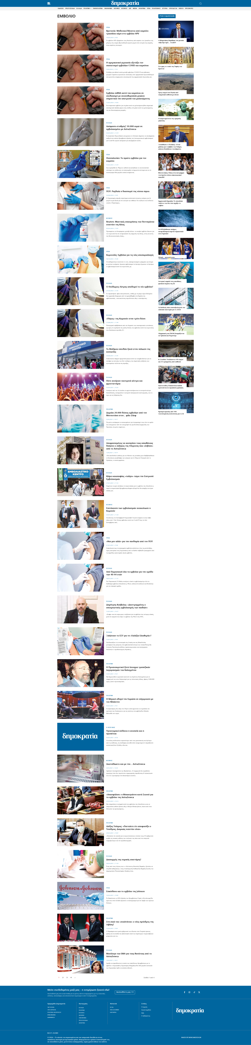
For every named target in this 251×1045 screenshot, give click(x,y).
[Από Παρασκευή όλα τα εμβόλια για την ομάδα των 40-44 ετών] (80, 578)
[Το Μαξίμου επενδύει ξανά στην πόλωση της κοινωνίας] (80, 355)
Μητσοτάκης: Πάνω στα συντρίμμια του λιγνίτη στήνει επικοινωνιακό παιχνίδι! (171, 175)
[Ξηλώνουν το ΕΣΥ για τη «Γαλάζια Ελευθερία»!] (80, 641)
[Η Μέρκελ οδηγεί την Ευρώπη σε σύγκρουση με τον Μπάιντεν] (80, 705)
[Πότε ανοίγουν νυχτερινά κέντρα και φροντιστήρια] (80, 387)
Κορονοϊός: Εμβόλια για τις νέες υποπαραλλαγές (130, 255)
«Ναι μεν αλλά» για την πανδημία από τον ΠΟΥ (129, 541)
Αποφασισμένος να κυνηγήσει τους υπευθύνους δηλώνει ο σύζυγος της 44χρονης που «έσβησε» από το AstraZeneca (129, 446)
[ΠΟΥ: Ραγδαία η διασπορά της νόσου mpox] (80, 196)
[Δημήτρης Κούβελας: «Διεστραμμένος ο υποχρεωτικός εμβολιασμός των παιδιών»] (80, 609)
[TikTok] (194, 992)
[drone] (176, 83)
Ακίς (142, 1013)
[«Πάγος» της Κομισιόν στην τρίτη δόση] (80, 323)
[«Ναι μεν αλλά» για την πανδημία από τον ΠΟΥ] (80, 546)
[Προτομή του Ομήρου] (176, 109)
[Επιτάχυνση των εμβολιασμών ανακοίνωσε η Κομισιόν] (80, 514)
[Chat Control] (176, 402)
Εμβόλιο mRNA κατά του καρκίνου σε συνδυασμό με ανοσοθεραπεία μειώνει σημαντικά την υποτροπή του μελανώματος (128, 96)
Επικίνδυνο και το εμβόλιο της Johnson (125, 891)
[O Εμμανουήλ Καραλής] (176, 192)
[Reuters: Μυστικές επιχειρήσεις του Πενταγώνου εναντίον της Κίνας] (80, 228)
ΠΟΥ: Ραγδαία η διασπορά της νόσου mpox (127, 191)
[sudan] (176, 350)
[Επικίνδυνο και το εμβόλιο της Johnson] (80, 896)
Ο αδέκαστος (145, 1016)
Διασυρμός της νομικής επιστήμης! (123, 860)
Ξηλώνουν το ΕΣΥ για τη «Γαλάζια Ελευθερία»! (128, 636)
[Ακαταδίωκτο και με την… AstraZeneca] (80, 768)
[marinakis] (176, 31)
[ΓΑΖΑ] (176, 376)
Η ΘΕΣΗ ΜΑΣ (110, 727)
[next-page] (75, 977)
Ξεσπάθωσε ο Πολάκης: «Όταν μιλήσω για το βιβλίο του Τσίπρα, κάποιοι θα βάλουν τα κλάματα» (170, 147)
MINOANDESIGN (195, 1037)
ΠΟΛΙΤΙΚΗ (109, 409)
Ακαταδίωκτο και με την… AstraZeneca (125, 764)
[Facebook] (184, 992)
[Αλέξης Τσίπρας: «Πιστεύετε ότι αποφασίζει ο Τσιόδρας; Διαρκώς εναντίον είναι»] (80, 832)
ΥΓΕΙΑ (108, 27)
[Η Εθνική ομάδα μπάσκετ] (176, 248)
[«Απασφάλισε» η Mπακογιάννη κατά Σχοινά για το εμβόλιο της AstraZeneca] (80, 800)
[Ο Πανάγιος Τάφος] (176, 57)
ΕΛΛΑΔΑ (109, 123)
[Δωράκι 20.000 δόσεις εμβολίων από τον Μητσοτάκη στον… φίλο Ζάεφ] (80, 418)
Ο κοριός (144, 1007)
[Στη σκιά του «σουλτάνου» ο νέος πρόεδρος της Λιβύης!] (80, 928)
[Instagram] (189, 992)
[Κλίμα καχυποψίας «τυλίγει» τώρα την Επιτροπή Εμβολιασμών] (80, 482)
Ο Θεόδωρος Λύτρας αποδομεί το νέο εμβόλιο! (129, 287)
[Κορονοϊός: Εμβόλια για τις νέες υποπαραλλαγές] (80, 259)
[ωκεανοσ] (176, 220)
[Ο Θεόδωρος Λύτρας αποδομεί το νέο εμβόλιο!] (80, 291)
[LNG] (176, 272)
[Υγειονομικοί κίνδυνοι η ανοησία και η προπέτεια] (80, 737)
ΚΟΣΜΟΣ (109, 218)
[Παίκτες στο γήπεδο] (176, 324)
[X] (199, 992)
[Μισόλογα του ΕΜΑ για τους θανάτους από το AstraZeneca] (80, 959)
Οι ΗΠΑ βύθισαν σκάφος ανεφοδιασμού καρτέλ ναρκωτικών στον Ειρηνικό (171, 232)
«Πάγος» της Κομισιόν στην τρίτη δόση (125, 319)
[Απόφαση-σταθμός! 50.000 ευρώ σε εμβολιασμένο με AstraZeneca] (80, 132)
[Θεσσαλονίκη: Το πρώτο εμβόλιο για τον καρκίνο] (80, 164)
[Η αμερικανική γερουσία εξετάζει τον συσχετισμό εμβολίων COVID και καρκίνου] (80, 68)
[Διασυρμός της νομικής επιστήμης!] (80, 864)
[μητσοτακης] (176, 163)
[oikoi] (176, 298)
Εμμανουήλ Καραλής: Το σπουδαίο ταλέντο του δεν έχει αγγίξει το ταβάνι (170, 203)
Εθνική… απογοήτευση (166, 257)
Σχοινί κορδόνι (146, 1010)
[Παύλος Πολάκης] (176, 135)
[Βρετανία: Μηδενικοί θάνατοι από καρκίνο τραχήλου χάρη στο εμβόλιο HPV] (80, 37)
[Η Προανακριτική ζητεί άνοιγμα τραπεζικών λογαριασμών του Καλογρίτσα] (80, 673)
